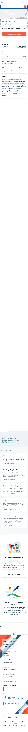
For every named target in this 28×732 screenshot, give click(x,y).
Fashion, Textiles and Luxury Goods (9, 234)
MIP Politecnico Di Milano (7, 27)
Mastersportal (7, 665)
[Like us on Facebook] (5, 697)
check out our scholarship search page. (11, 422)
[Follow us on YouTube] (13, 697)
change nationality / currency (8, 320)
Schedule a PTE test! (8, 463)
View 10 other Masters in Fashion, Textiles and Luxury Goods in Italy (12, 239)
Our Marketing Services (9, 651)
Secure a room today (8, 525)
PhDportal (6, 667)
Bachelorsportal (7, 662)
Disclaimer (23, 716)
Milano (9, 63)
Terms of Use (4, 717)
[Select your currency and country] (5, 689)
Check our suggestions (14, 34)
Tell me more (14, 619)
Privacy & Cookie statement (16, 717)
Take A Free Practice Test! (10, 479)
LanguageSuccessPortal (9, 681)
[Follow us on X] (18, 697)
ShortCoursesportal (8, 672)
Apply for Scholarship (14, 574)
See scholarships (6, 389)
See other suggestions (8, 442)
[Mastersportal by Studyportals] (5, 2)
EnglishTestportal (8, 676)
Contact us (6, 656)
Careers (5, 653)
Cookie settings (9, 717)
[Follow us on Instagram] (22, 697)
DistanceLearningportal (9, 669)
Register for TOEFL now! (9, 509)
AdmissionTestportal (9, 674)
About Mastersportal (9, 646)
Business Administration (7, 21)
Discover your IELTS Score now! (11, 494)
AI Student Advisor (8, 649)
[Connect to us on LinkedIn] (9, 697)
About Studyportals (8, 644)
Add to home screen (11, 703)
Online (14, 21)
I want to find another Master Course (14, 147)
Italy (12, 63)
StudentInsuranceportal (9, 679)
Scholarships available (21, 47)
